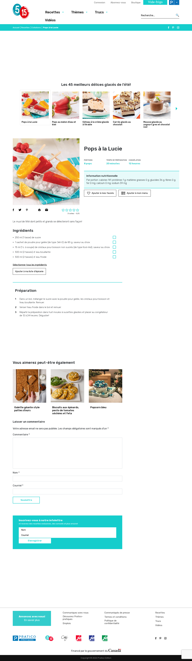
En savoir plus (32, 618)
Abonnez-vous (118, 2)
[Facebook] (168, 27)
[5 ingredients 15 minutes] (26, 12)
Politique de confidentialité (111, 622)
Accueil (16, 27)
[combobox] (157, 15)
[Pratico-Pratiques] (25, 638)
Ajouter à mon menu (137, 193)
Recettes (52, 12)
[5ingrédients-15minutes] (49, 638)
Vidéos (50, 20)
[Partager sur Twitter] (19, 210)
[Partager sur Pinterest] (27, 210)
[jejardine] (105, 638)
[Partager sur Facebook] (13, 210)
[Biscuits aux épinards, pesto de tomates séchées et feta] (67, 386)
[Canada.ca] (114, 650)
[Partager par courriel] (46, 210)
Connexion (99, 2)
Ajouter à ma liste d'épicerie (29, 271)
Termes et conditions (115, 617)
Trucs (99, 12)
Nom (16, 472)
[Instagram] (178, 27)
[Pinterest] (173, 27)
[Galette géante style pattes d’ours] (29, 386)
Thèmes (77, 12)
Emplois (67, 623)
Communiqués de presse (117, 612)
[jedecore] (92, 638)
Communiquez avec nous (75, 612)
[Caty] (65, 638)
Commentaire (21, 434)
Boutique (136, 2)
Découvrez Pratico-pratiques (73, 617)
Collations (36, 27)
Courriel (18, 485)
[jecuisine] (79, 638)
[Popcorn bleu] (105, 386)
